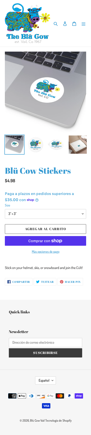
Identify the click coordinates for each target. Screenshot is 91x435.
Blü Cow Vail (37, 420)
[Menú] (83, 23)
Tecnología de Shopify (58, 420)
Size (7, 205)
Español (44, 380)
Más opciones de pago (45, 251)
